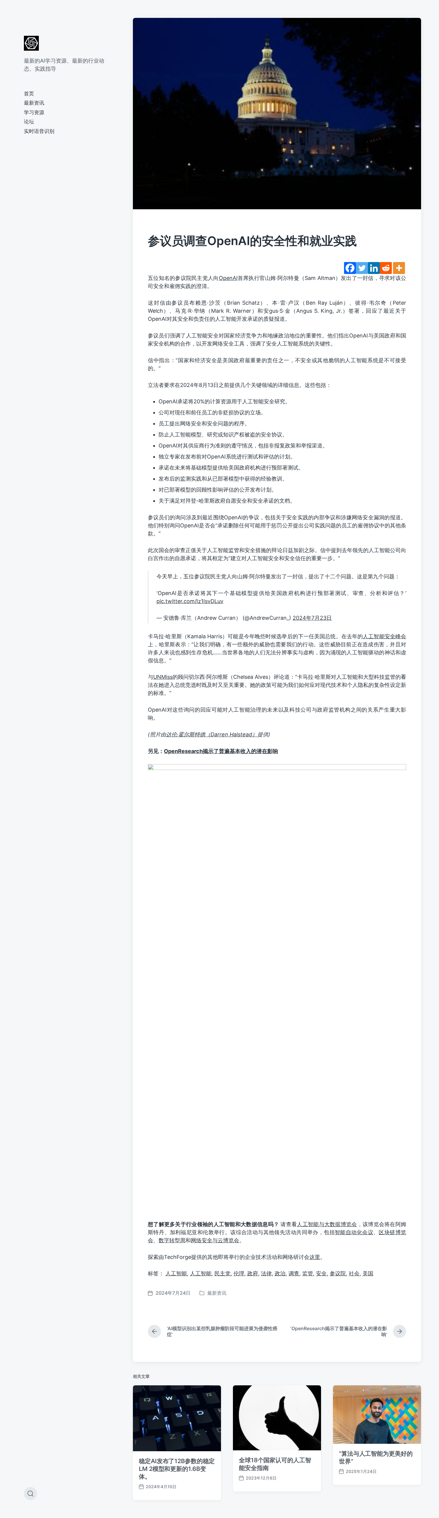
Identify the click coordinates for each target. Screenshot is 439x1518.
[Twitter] (362, 268)
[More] (399, 268)
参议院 (338, 1273)
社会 (354, 1273)
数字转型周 (172, 1240)
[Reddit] (386, 268)
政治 (280, 1273)
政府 (252, 1273)
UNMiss (163, 677)
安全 (321, 1273)
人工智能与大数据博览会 (327, 1224)
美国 (368, 1273)
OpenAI (228, 278)
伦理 (239, 1273)
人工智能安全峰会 (384, 636)
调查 (293, 1273)
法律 (266, 1273)
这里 (314, 1257)
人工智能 (176, 1273)
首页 (29, 94)
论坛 (29, 122)
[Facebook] (350, 268)
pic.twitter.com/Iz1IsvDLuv (189, 601)
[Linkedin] (374, 268)
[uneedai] (31, 43)
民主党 (222, 1273)
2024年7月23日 (312, 618)
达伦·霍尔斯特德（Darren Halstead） (211, 734)
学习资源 (34, 112)
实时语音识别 (39, 131)
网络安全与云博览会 (215, 1240)
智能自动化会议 (354, 1232)
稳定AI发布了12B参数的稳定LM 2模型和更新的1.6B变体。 (177, 1468)
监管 (307, 1273)
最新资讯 (34, 103)
